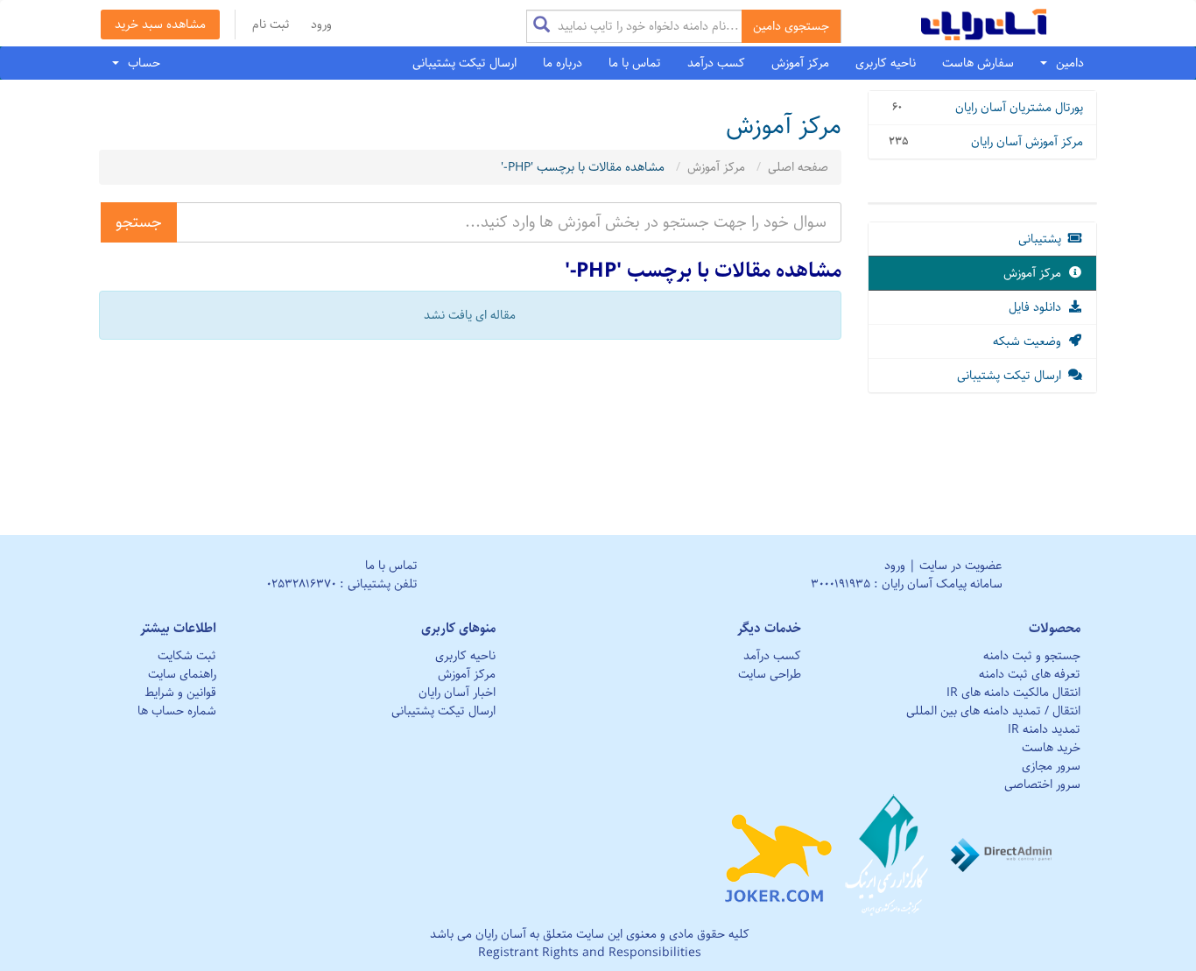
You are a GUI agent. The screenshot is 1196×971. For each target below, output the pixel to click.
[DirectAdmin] (1002, 855)
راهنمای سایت (182, 674)
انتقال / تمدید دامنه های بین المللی (993, 710)
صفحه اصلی (798, 167)
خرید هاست (1051, 747)
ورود (321, 24)
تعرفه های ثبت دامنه (1029, 674)
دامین (1066, 63)
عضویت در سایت (961, 565)
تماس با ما (635, 63)
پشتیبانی (1043, 239)
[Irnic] (889, 855)
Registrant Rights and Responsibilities (589, 952)
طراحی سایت (769, 674)
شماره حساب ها (176, 710)
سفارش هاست (978, 63)
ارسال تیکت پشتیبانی (464, 63)
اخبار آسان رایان (457, 692)
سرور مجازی (1051, 766)
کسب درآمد (716, 63)
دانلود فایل (1038, 307)
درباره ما (562, 63)
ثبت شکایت (187, 655)
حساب (140, 63)
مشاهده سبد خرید (160, 24)
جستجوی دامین (791, 26)
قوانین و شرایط (180, 692)
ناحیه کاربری (885, 63)
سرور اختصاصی (1042, 784)
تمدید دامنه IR (1044, 729)
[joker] (778, 855)
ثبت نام (271, 24)
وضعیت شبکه (1030, 341)
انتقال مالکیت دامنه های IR (1013, 692)
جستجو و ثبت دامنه (1031, 655)
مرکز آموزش (800, 63)
